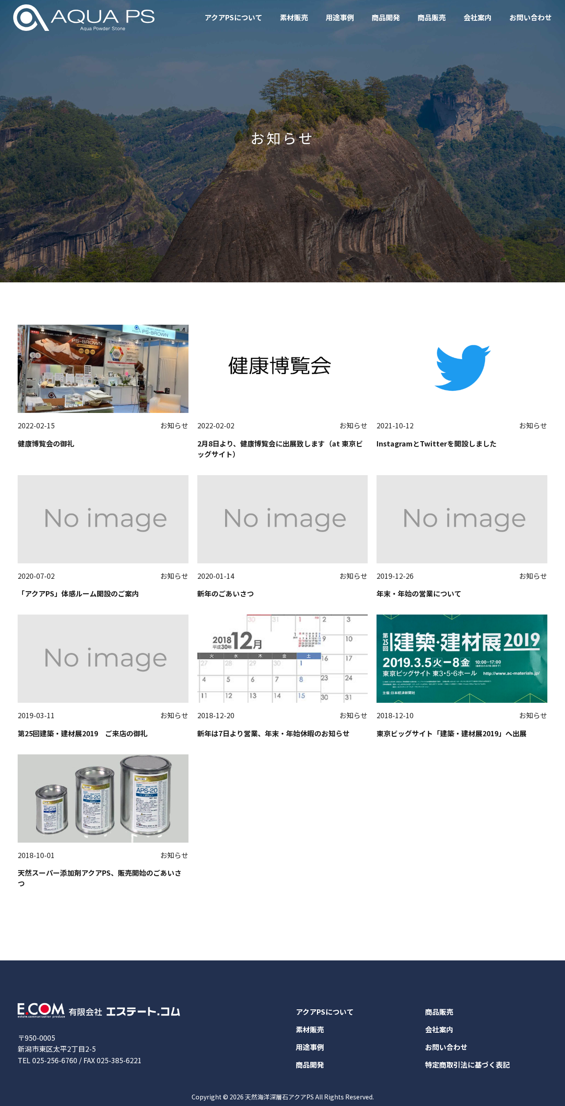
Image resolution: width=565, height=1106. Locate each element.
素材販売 (294, 17)
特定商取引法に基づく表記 (467, 1064)
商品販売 (432, 17)
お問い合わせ (530, 17)
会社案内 (477, 17)
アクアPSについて (233, 17)
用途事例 (340, 17)
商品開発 (386, 17)
